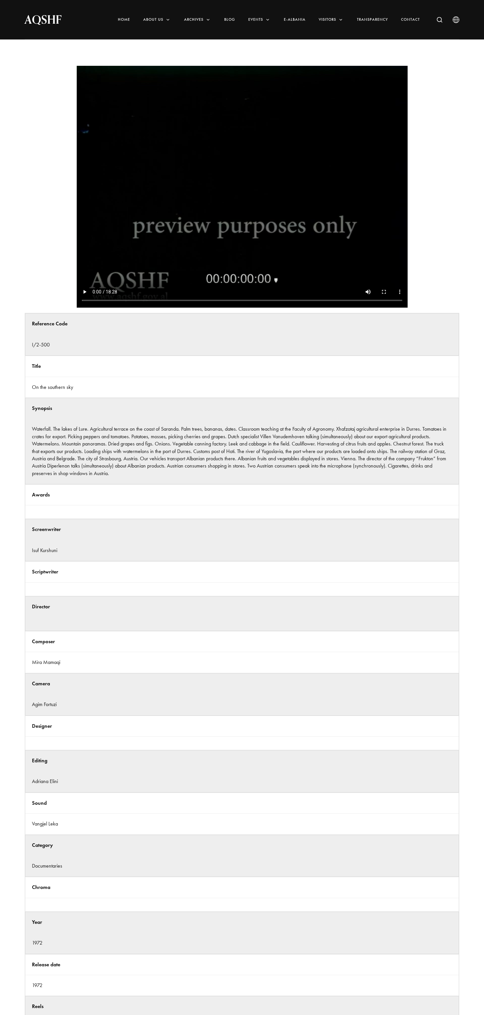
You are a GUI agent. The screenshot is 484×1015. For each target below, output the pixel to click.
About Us (153, 19)
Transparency (372, 19)
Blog (229, 19)
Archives (193, 19)
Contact (410, 19)
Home (124, 19)
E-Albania (295, 19)
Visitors (327, 19)
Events (255, 19)
